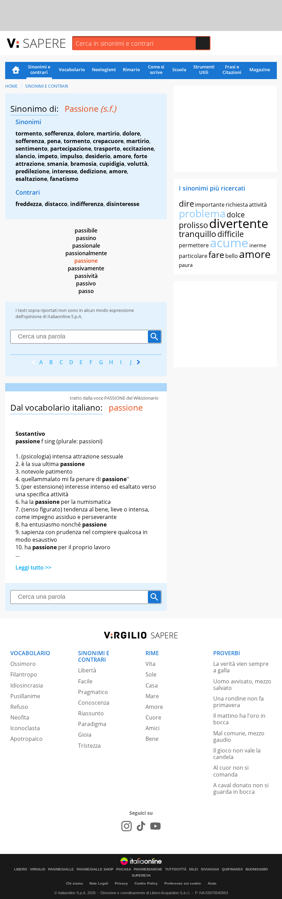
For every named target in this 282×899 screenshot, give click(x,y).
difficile (230, 233)
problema (202, 213)
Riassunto (91, 713)
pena (54, 141)
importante (210, 204)
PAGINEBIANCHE (148, 869)
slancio (25, 156)
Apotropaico (26, 739)
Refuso (19, 707)
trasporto (107, 148)
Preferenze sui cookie (182, 883)
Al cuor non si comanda (231, 771)
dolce (236, 214)
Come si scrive (156, 69)
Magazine (259, 69)
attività (258, 204)
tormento (28, 133)
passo (86, 291)
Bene (152, 739)
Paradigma (92, 724)
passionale (86, 245)
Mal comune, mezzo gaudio (238, 736)
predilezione (32, 171)
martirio (108, 133)
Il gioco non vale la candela (237, 754)
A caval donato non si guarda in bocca (241, 788)
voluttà (137, 163)
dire (186, 203)
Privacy (121, 883)
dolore (85, 133)
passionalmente (86, 253)
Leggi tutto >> (33, 567)
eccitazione (138, 148)
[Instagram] (126, 826)
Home (16, 70)
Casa (151, 685)
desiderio (97, 156)
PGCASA (123, 869)
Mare (152, 696)
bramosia (83, 163)
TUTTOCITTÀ (175, 869)
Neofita (19, 717)
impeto (47, 156)
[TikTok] (141, 826)
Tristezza (89, 745)
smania (57, 163)
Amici (152, 728)
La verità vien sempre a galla (241, 667)
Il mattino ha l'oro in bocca (239, 719)
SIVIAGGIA (210, 869)
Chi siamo (74, 883)
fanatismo (64, 179)
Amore (154, 707)
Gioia (84, 734)
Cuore (153, 717)
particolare (193, 256)
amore (122, 156)
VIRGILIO (37, 869)
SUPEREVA (141, 875)
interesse (64, 171)
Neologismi (104, 69)
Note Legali (98, 883)
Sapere (44, 43)
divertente (238, 223)
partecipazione (70, 148)
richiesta (237, 204)
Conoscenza (93, 702)
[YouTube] (155, 826)
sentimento (31, 148)
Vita (150, 664)
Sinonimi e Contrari (46, 86)
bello (231, 256)
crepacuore (108, 141)
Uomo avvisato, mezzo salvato (242, 685)
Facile (85, 681)
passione (86, 260)
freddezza (28, 204)
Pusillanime (25, 696)
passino (86, 238)
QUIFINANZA (232, 869)
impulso (71, 156)
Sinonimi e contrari (39, 69)
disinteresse (122, 204)
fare (216, 254)
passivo (86, 283)
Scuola (179, 69)
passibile (86, 230)
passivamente (86, 268)
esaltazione (31, 179)
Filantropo (23, 674)
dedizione (93, 171)
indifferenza (87, 204)
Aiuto (212, 883)
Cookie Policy (146, 883)
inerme (257, 245)
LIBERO (20, 869)
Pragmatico (93, 692)
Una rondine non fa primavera (238, 702)
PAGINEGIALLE (61, 869)
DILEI (193, 869)
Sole (150, 674)
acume (229, 242)
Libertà (87, 670)
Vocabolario (72, 69)
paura (186, 264)
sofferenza (59, 133)
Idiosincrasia (26, 685)
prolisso (193, 224)
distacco (56, 204)
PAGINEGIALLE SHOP (95, 869)
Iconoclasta (25, 728)
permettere (194, 245)
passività (86, 276)
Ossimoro (23, 664)
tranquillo (197, 233)
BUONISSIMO (257, 869)
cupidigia (111, 163)
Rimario (131, 69)
